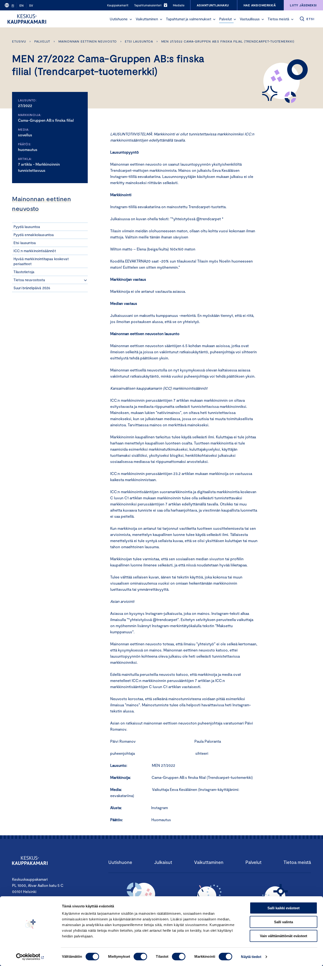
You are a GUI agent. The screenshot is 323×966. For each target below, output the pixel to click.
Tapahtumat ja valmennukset (188, 19)
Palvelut (225, 19)
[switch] (140, 956)
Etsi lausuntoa (139, 41)
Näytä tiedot (251, 957)
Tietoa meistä (278, 19)
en (21, 5)
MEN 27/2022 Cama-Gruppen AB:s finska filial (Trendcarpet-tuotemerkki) (227, 41)
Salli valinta (283, 922)
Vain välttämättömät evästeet (283, 936)
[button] (130, 19)
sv (31, 5)
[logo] (27, 19)
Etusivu (19, 41)
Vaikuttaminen (147, 19)
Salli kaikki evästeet (283, 908)
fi (13, 5)
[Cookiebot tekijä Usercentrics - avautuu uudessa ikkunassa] (30, 956)
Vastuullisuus (250, 19)
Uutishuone (119, 19)
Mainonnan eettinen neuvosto (87, 41)
